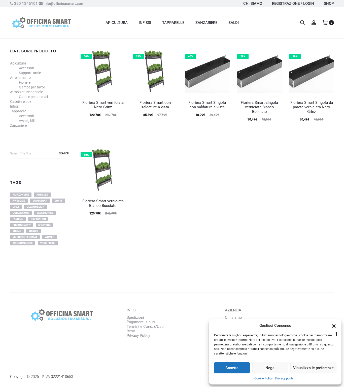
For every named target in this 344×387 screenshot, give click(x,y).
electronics (45, 212)
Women (49, 237)
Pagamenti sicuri (141, 322)
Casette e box (20, 102)
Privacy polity (284, 378)
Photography (22, 224)
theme (17, 231)
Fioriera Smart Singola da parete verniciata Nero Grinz (311, 107)
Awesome (19, 200)
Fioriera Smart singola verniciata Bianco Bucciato (259, 107)
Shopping (44, 224)
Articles (42, 194)
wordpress (47, 243)
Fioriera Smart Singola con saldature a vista (207, 104)
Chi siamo (233, 317)
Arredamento (20, 78)
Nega (269, 368)
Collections (21, 212)
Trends (33, 231)
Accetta (231, 368)
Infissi (14, 106)
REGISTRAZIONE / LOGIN (293, 3)
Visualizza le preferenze (313, 368)
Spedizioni (135, 317)
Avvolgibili (27, 121)
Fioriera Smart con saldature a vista (155, 104)
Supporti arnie (30, 73)
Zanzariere (18, 125)
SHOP (329, 3)
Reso (131, 331)
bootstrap (40, 200)
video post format (25, 237)
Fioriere (24, 82)
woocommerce (23, 243)
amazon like (21, 194)
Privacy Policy (138, 335)
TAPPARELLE (173, 22)
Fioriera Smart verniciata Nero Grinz (103, 104)
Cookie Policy (263, 378)
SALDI (233, 22)
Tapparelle (18, 111)
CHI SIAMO (252, 3)
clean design (35, 206)
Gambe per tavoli (32, 87)
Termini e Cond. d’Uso (145, 326)
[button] (333, 325)
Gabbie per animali (33, 97)
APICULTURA (117, 22)
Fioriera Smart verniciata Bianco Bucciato (103, 203)
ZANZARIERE (206, 22)
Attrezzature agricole (26, 92)
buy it (58, 200)
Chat (16, 206)
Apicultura (18, 63)
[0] (325, 22)
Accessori (26, 68)
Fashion (18, 218)
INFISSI (145, 22)
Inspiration (38, 218)
